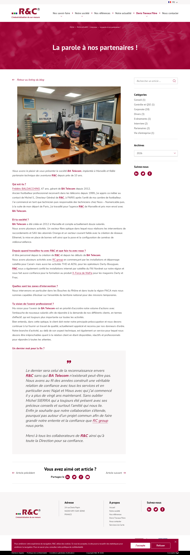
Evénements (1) (142, 118)
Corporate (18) (141, 109)
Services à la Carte (116, 525)
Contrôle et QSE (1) (144, 104)
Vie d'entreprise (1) (144, 133)
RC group (57, 259)
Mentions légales (18, 553)
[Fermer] (176, 542)
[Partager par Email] (87, 477)
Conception (171, 553)
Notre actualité (82, 27)
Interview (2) (141, 123)
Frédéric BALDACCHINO (26, 188)
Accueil (112, 507)
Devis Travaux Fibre (117, 518)
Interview (93, 27)
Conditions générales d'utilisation (62, 553)
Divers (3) (139, 114)
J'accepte (140, 545)
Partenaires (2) (142, 128)
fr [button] (173, 2)
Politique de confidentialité (37, 553)
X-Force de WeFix (82, 273)
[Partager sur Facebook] (81, 477)
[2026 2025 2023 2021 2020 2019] (156, 153)
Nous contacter (115, 521)
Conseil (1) (139, 99)
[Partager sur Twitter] (74, 477)
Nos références (115, 514)
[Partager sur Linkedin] (67, 477)
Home (72, 27)
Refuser (160, 545)
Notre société (114, 511)
